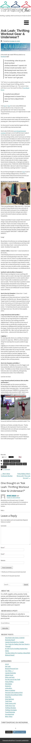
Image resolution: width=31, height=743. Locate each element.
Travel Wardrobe (10, 712)
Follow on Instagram (20, 732)
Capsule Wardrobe (14, 461)
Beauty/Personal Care (11, 669)
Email (3, 554)
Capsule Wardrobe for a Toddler (14, 642)
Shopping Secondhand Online (13, 695)
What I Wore (8, 716)
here (5, 106)
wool (25, 464)
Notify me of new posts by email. (11, 576)
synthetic (12, 464)
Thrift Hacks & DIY (10, 703)
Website (3, 560)
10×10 (7, 664)
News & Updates (10, 690)
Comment (3, 526)
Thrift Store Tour (10, 706)
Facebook (3, 56)
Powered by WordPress (9, 740)
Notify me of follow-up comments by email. (14, 572)
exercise (6, 464)
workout (4, 467)
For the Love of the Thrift (12, 679)
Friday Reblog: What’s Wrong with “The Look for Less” (23, 476)
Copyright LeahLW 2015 (22, 740)
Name (3, 547)
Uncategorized (9, 714)
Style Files (8, 697)
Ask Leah (6, 461)
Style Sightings (9, 699)
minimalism (8, 688)
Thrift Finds (8, 701)
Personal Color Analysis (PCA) (14, 692)
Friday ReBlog (9, 682)
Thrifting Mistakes (10, 708)
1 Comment (6, 469)
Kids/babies (8, 684)
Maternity (8, 686)
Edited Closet (9, 675)
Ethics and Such (9, 677)
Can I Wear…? (9, 671)
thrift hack (19, 464)
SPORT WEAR (11, 496)
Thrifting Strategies (11, 710)
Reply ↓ (2, 510)
